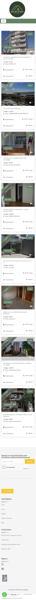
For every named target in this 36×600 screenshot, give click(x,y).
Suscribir (29, 461)
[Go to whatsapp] (4, 594)
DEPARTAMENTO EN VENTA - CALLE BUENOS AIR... (15, 210)
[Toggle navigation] (3, 21)
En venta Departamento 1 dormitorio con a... (17, 261)
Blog (2, 522)
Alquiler (3, 513)
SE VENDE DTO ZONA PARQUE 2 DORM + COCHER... (17, 364)
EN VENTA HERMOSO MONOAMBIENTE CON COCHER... (17, 58)
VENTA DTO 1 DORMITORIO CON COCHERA (15, 159)
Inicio (3, 504)
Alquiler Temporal (6, 518)
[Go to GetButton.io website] (4, 598)
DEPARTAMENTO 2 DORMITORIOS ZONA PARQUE (17, 415)
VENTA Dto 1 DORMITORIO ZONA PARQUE (15, 313)
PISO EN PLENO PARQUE (11, 108)
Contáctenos (7, 491)
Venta (3, 509)
